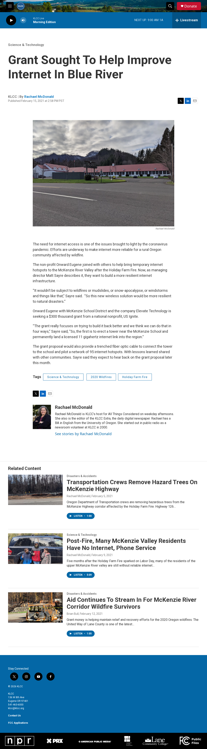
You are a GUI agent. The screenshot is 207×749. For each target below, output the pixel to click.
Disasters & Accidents (82, 476)
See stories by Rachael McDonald (83, 433)
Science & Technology (26, 45)
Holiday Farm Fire (135, 377)
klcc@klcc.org (16, 708)
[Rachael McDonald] (42, 417)
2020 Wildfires (101, 377)
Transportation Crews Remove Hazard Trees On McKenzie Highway (132, 485)
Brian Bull (73, 613)
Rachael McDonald (39, 97)
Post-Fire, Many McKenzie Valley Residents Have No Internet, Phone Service (126, 544)
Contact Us (14, 715)
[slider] (29, 20)
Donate (190, 6)
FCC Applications (18, 722)
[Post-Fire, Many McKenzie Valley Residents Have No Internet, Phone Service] (35, 548)
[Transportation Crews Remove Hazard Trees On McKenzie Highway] (35, 490)
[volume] (23, 20)
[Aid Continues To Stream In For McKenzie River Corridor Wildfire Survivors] (35, 607)
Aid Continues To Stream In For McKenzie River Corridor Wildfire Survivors (131, 603)
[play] (11, 20)
